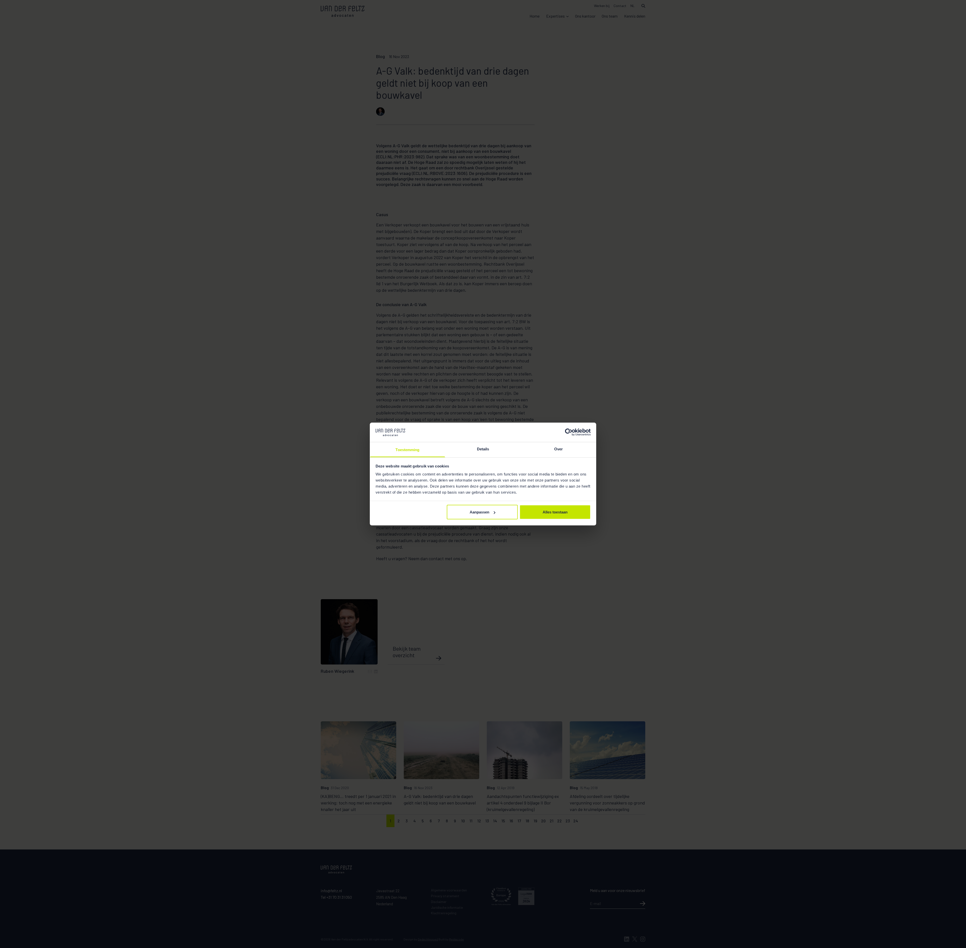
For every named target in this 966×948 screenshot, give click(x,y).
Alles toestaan (555, 512)
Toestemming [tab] (407, 449)
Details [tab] (483, 449)
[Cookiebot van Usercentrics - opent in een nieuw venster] (569, 432)
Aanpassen (479, 512)
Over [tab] (558, 449)
